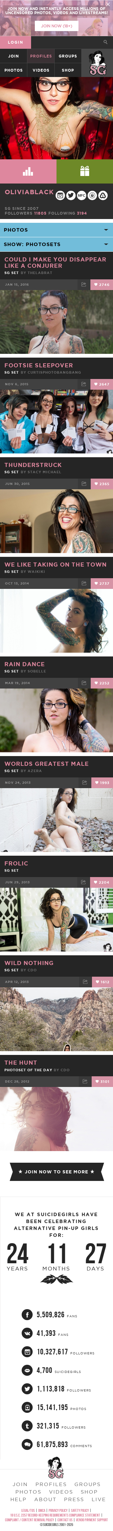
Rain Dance (24, 664)
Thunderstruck (33, 465)
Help (18, 1499)
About (45, 1499)
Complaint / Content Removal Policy (29, 1519)
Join (13, 56)
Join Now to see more (56, 1171)
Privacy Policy (58, 1510)
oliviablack (29, 191)
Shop (68, 70)
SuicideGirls (98, 56)
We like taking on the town (55, 564)
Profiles (41, 56)
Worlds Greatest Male (46, 763)
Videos (41, 70)
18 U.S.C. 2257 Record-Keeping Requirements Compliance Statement (55, 1515)
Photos (13, 70)
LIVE (99, 1499)
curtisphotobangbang (54, 372)
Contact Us (65, 1519)
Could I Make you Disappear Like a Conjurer (55, 262)
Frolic (16, 863)
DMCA (41, 1510)
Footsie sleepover (38, 365)
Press (74, 1499)
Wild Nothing (29, 963)
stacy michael (45, 472)
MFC (81, 195)
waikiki (36, 571)
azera (35, 771)
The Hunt (20, 1062)
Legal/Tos (28, 1510)
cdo (32, 970)
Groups (68, 56)
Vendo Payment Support (92, 1519)
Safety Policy (80, 1510)
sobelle (37, 671)
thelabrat (40, 273)
